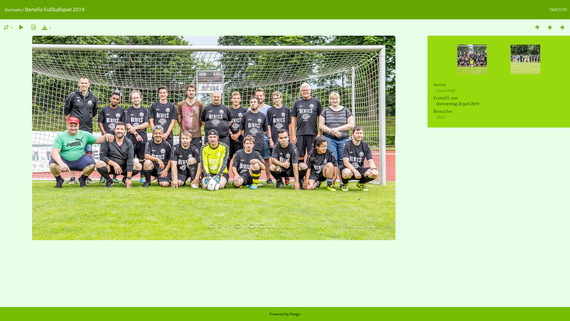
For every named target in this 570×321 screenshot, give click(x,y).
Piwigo (295, 314)
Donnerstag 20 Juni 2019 (457, 103)
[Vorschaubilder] (537, 27)
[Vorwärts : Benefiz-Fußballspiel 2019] (562, 27)
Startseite (13, 9)
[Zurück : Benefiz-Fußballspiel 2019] (550, 27)
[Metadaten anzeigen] (33, 27)
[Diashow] (21, 27)
